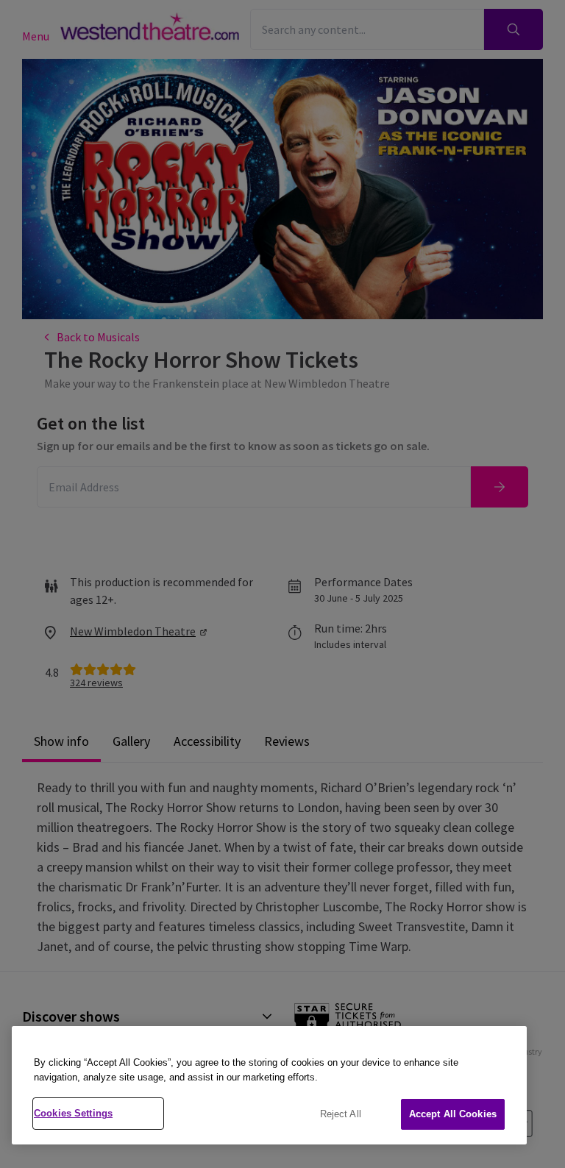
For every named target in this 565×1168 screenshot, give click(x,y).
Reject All (340, 1113)
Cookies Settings (73, 1113)
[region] (269, 1085)
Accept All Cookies (453, 1113)
